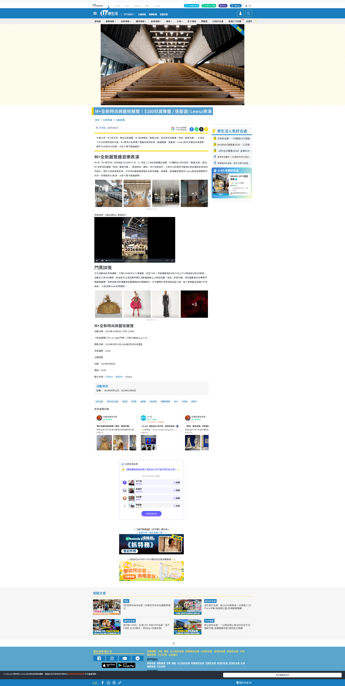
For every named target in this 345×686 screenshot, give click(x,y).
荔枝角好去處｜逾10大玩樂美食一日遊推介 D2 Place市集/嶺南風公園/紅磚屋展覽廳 (227, 606)
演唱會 (97, 21)
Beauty (137, 5)
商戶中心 (223, 5)
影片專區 (192, 21)
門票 (134, 401)
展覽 (144, 401)
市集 (160, 651)
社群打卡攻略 (210, 5)
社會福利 (173, 654)
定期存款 (164, 14)
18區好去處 (217, 21)
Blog (147, 5)
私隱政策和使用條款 (76, 673)
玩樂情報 (107, 120)
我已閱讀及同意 (282, 675)
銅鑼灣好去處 (192, 651)
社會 (242, 651)
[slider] (134, 260)
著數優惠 (166, 401)
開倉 (166, 651)
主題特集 (250, 21)
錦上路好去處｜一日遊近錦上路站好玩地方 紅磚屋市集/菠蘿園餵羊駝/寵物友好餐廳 (227, 626)
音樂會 (154, 401)
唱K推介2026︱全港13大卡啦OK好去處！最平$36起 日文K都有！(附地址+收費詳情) (146, 626)
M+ (176, 401)
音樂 (185, 401)
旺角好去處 (232, 651)
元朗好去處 (206, 651)
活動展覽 (120, 120)
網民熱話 (151, 663)
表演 (125, 401)
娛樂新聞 (153, 14)
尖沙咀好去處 (177, 651)
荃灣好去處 (219, 651)
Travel (117, 5)
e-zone (157, 5)
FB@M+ (109, 376)
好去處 (100, 401)
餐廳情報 (151, 654)
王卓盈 (102, 127)
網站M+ (119, 376)
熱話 (126, 601)
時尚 (194, 401)
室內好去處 (113, 401)
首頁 (97, 120)
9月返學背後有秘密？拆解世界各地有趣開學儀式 (146, 606)
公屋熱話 (142, 14)
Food (127, 5)
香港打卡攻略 (234, 21)
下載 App (237, 5)
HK (108, 5)
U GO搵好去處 (193, 5)
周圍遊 (204, 21)
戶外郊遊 (209, 620)
